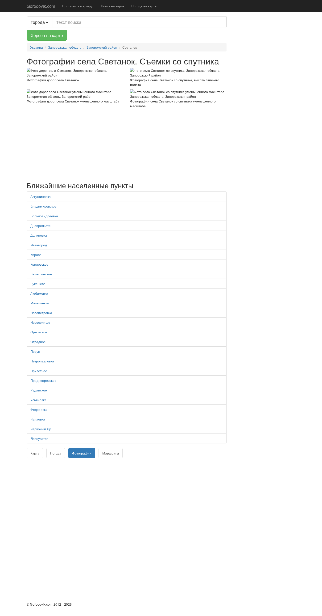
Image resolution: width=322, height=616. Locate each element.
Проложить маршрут (78, 6)
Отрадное (38, 341)
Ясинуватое (39, 438)
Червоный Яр (40, 428)
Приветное (38, 370)
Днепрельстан (41, 225)
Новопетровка (41, 312)
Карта (34, 453)
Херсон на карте (47, 35)
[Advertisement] (127, 143)
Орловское (38, 332)
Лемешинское (41, 274)
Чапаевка (37, 419)
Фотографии (81, 453)
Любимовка (39, 293)
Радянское (38, 390)
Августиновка (40, 196)
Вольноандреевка (44, 215)
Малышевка (39, 303)
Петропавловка (42, 361)
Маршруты (110, 453)
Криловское (39, 264)
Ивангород (38, 244)
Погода (55, 453)
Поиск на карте (112, 6)
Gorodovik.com (41, 6)
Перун (35, 351)
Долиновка (38, 235)
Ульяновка (38, 399)
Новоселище (40, 322)
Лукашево (37, 283)
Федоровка (38, 409)
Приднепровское (43, 380)
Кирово (35, 254)
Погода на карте (144, 6)
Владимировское (43, 206)
